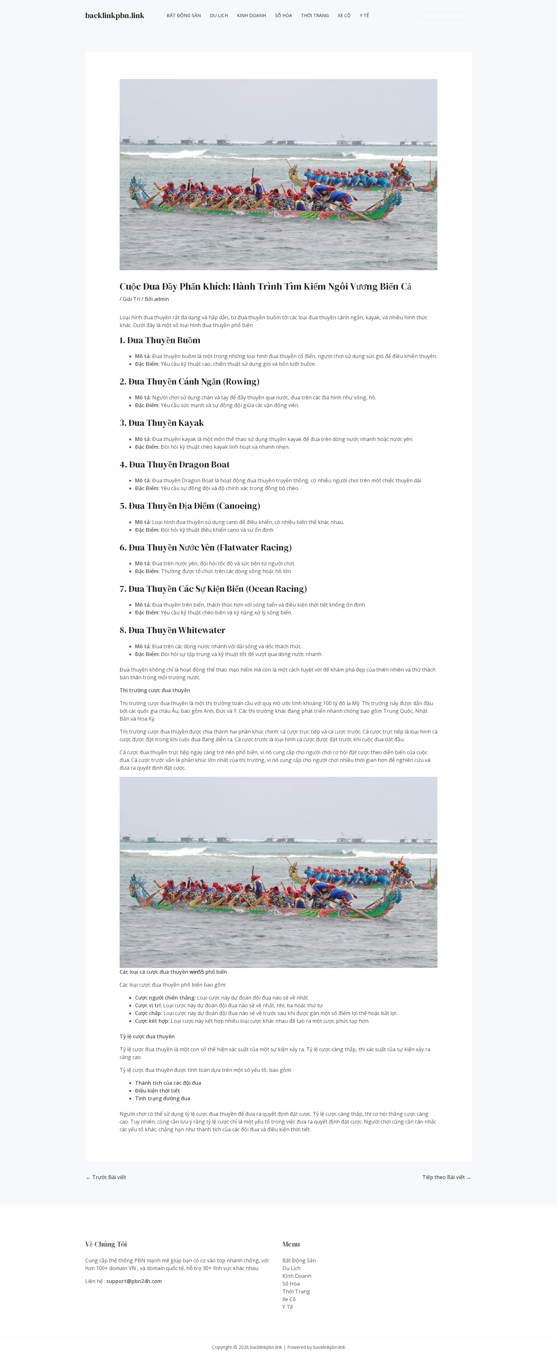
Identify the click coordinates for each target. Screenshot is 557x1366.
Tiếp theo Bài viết (446, 1177)
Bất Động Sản (184, 15)
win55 (197, 971)
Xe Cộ (344, 15)
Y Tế (364, 15)
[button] (443, 15)
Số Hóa (283, 15)
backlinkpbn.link (114, 15)
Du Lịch (219, 15)
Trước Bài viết (106, 1177)
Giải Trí (131, 299)
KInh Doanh (251, 15)
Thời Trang (315, 15)
